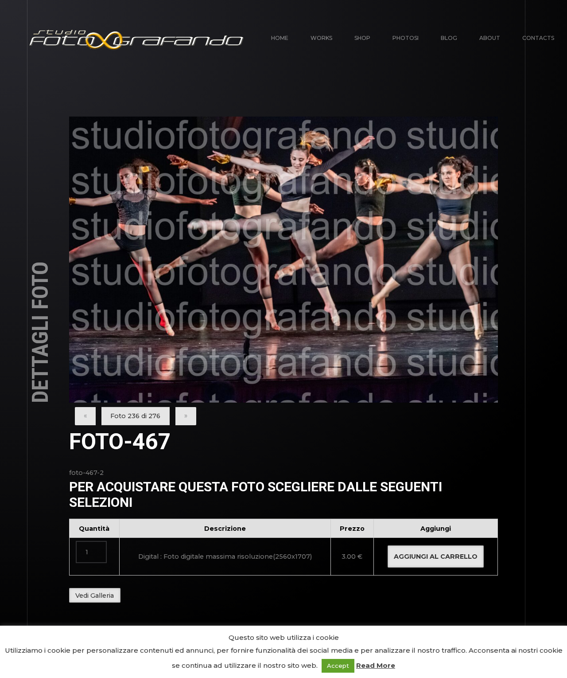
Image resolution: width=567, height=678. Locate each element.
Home (279, 38)
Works (321, 38)
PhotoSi (405, 38)
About (489, 38)
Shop (362, 38)
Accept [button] (338, 665)
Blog (449, 38)
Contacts (538, 38)
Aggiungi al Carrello (436, 556)
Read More (375, 665)
